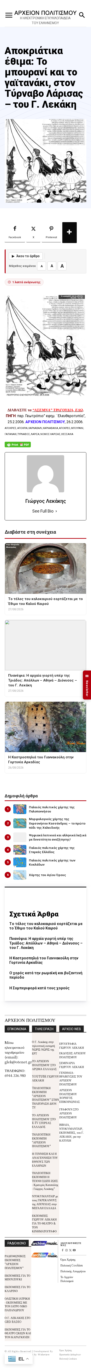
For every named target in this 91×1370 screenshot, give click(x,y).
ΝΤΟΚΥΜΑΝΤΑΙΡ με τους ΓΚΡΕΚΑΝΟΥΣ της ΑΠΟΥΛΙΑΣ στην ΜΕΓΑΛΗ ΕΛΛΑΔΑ (45, 1202)
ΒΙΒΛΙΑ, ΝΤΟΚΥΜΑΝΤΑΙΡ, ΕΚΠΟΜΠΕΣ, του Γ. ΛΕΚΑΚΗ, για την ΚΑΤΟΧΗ (71, 1132)
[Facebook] (62, 1251)
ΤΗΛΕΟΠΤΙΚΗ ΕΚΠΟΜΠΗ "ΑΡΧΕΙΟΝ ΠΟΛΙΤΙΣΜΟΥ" (41, 1140)
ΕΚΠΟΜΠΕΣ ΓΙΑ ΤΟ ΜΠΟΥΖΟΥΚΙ (17, 1277)
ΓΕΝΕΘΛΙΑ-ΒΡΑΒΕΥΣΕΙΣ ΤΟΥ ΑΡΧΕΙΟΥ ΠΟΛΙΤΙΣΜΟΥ (70, 1078)
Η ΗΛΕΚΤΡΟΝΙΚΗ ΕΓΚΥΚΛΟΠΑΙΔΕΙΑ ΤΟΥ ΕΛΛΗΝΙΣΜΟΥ (45, 20)
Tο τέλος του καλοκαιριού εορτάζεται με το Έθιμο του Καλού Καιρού (46, 926)
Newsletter (87, 685)
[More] (69, 232)
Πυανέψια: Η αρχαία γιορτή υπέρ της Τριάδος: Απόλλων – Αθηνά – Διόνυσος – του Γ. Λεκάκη (46, 943)
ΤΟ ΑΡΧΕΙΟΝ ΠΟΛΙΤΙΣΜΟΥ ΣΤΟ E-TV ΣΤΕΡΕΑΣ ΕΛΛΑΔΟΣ (44, 1121)
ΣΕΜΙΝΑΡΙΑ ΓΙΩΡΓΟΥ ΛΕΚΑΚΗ (71, 1065)
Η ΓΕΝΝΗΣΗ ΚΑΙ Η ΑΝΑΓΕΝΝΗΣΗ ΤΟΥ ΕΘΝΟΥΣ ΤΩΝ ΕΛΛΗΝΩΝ (45, 1159)
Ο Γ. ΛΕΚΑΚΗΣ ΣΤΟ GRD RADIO (17, 1320)
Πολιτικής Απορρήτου (73, 1271)
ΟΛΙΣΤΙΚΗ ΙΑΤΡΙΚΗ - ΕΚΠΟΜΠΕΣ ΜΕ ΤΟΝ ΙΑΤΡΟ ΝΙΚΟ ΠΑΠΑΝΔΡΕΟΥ (17, 1304)
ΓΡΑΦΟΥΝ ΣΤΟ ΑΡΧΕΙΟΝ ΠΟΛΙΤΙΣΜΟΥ (69, 1113)
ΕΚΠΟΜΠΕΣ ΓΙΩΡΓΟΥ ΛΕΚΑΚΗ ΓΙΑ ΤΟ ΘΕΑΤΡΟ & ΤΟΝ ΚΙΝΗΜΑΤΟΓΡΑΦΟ (44, 1223)
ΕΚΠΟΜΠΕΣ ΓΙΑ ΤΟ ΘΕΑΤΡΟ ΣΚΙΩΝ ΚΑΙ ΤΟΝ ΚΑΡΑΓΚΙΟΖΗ (18, 1333)
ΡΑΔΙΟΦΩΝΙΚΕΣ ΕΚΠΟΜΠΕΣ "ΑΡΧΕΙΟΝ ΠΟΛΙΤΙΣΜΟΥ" (15, 1261)
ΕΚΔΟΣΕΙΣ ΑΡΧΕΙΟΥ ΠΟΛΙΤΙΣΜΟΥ (72, 1055)
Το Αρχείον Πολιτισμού (67, 1279)
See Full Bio (42, 511)
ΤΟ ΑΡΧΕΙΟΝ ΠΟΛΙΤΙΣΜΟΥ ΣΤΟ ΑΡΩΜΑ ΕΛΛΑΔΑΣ (44, 1065)
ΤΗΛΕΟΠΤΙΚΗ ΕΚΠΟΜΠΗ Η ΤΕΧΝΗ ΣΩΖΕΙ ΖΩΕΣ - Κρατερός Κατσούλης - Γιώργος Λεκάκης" (45, 1180)
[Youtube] (74, 1251)
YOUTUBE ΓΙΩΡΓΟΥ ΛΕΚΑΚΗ (45, 1078)
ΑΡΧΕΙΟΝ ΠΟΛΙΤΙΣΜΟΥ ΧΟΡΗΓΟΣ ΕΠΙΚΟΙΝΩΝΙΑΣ (69, 1096)
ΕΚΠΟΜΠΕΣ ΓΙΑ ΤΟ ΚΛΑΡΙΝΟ (17, 1289)
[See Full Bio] (56, 511)
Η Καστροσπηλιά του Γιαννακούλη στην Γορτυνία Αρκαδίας (43, 960)
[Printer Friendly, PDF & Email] (18, 447)
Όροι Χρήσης (68, 1259)
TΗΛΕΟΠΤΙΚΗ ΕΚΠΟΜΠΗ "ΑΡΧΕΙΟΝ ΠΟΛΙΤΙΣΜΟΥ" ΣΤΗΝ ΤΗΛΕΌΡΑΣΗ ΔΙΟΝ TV (45, 1097)
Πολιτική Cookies (71, 1265)
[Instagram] (66, 1251)
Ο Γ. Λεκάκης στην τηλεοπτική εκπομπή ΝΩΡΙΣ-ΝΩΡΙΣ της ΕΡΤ (43, 1047)
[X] (70, 1251)
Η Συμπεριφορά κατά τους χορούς (39, 988)
